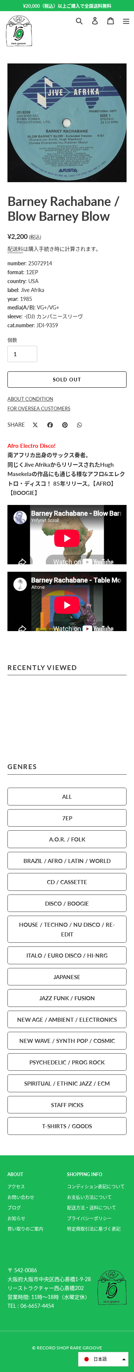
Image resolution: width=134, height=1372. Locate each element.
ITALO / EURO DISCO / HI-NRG (67, 955)
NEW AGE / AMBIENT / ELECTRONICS (67, 1019)
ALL (67, 796)
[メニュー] (126, 20)
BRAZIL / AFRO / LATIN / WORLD (67, 860)
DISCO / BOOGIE (67, 903)
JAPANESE (67, 977)
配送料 (15, 248)
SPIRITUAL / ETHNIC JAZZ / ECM (67, 1083)
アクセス (16, 1187)
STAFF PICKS (67, 1105)
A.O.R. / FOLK (67, 839)
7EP (67, 818)
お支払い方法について (89, 1197)
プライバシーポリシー (89, 1218)
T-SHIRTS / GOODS (67, 1126)
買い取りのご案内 (25, 1229)
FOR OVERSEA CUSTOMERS (38, 408)
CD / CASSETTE (67, 882)
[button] (103, 1359)
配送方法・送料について (91, 1208)
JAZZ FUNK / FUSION (67, 998)
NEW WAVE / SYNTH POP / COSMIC (67, 1040)
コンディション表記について (96, 1187)
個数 (12, 339)
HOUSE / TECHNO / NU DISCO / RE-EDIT (67, 929)
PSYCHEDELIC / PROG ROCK (67, 1062)
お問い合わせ (20, 1197)
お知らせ (16, 1218)
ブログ (14, 1208)
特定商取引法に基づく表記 (94, 1229)
